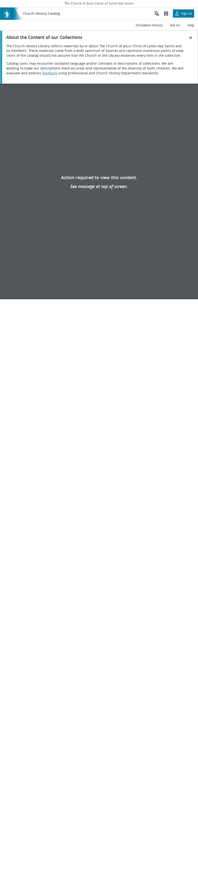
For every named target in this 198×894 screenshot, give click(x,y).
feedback (49, 73)
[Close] (191, 38)
